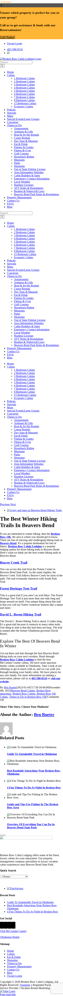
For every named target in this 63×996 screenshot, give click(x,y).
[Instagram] (10, 925)
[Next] (4, 835)
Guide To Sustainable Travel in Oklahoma (32, 753)
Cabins (11, 953)
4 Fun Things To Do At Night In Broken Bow (34, 787)
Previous (5, 504)
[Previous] (1, 835)
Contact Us (13, 969)
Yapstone (25, 984)
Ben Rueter (10, 687)
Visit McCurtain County (13, 931)
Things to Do (14, 963)
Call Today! (7, 37)
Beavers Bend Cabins (23, 690)
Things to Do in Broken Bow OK (28, 696)
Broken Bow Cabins (24, 693)
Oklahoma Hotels (9, 937)
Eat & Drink (14, 957)
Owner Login (14, 975)
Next (13, 504)
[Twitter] (6, 925)
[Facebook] (2, 925)
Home (10, 950)
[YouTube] (13, 925)
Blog (9, 972)
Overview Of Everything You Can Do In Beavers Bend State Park (31, 826)
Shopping (12, 960)
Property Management (19, 966)
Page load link (8, 994)
